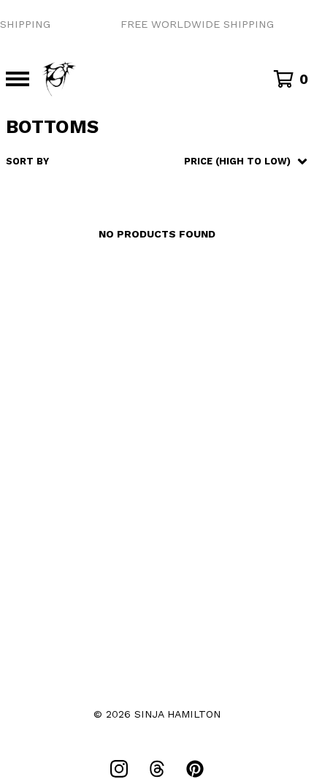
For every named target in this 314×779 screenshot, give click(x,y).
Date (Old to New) (212, 316)
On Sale (183, 217)
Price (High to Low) (215, 356)
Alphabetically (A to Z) (226, 256)
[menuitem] (157, 161)
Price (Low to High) (215, 336)
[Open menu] (17, 79)
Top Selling (195, 237)
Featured (187, 197)
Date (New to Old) (212, 297)
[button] (157, 24)
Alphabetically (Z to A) (226, 277)
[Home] (59, 79)
